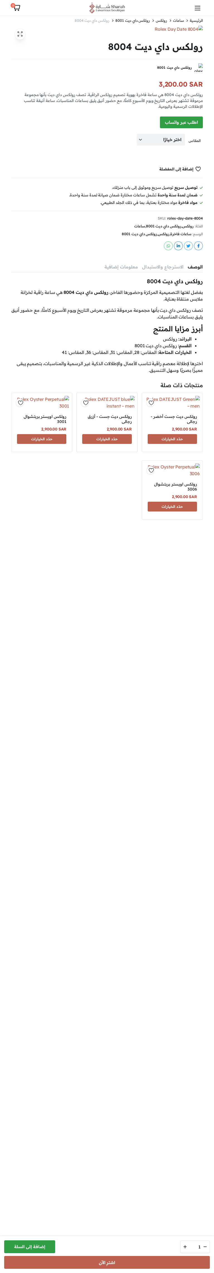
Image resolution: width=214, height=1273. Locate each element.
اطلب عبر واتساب (181, 122)
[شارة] (107, 8)
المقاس (195, 140)
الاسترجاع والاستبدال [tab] (163, 267)
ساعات (178, 20)
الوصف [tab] (195, 267)
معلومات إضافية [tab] (121, 267)
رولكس (161, 20)
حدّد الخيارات (172, 439)
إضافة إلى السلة (29, 1246)
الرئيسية (196, 20)
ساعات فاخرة (180, 234)
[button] (16, 8)
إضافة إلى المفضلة (176, 169)
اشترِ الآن (107, 1262)
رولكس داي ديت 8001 (132, 20)
